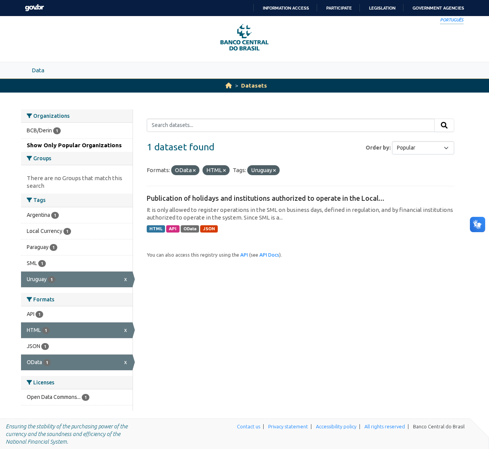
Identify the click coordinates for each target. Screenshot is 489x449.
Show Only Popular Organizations (74, 145)
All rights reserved (384, 426)
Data (38, 70)
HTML (155, 228)
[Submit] (444, 125)
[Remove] (194, 170)
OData (189, 228)
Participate (339, 8)
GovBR (34, 7)
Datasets (254, 85)
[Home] (228, 85)
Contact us (248, 426)
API (172, 228)
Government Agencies (438, 8)
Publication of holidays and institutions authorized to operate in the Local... (265, 198)
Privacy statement (288, 426)
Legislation (382, 8)
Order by (377, 148)
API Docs (269, 254)
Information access (286, 8)
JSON (209, 228)
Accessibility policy (336, 426)
